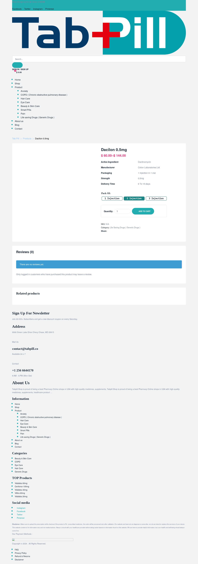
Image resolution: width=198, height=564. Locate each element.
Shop (17, 407)
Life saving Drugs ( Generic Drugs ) (125, 227)
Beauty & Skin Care (28, 427)
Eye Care (24, 423)
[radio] (112, 198)
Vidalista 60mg (21, 483)
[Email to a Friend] (125, 231)
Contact (18, 446)
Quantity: (108, 211)
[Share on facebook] (108, 231)
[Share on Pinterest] (122, 231)
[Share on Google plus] (120, 231)
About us (18, 440)
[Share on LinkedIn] (114, 231)
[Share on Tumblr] (117, 231)
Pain (22, 433)
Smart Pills (24, 430)
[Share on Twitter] (111, 231)
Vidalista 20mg (21, 496)
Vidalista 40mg (21, 489)
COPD (17, 461)
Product (18, 410)
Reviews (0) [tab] (25, 252)
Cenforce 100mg (22, 486)
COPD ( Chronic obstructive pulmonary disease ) (41, 417)
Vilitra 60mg (20, 493)
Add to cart (144, 211)
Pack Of (105, 193)
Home (17, 404)
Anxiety (23, 413)
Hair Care (24, 420)
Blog (17, 443)
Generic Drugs (21, 471)
